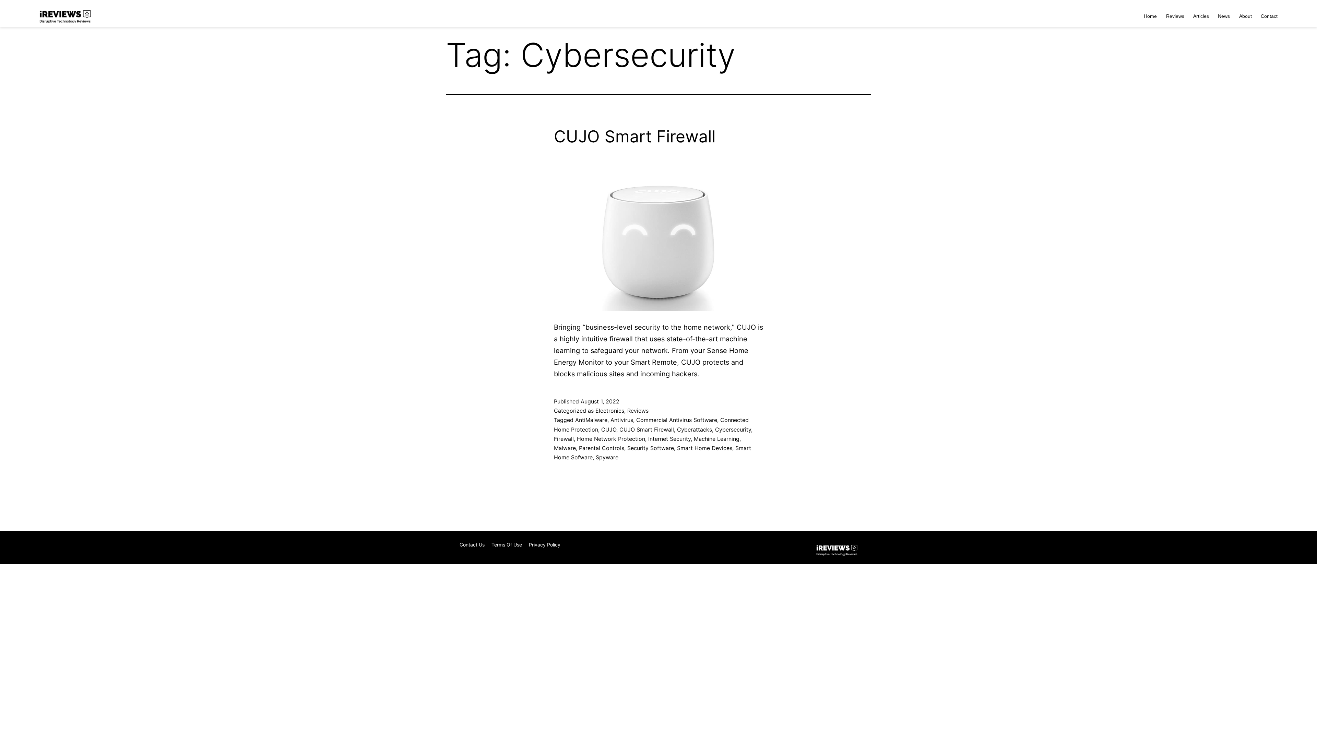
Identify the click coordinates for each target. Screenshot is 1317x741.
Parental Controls (601, 448)
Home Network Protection (611, 438)
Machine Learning (716, 438)
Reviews (1175, 16)
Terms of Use (506, 545)
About (1245, 16)
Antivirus (621, 419)
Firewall (564, 438)
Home (1150, 16)
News (1224, 16)
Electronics (609, 410)
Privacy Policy (544, 545)
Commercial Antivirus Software (676, 419)
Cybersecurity (733, 429)
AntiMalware (591, 419)
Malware (565, 448)
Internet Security (669, 438)
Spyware (607, 457)
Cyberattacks (694, 429)
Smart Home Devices (704, 448)
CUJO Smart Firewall (634, 136)
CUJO (608, 429)
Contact (1269, 16)
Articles (1201, 16)
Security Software (650, 448)
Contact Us (472, 545)
